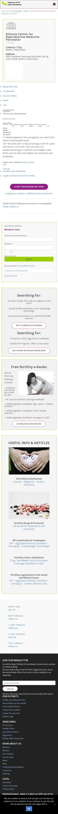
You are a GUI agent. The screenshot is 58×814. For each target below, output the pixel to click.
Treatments (8, 91)
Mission (6, 750)
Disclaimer (7, 782)
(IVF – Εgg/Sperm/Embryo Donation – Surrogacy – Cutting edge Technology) (29, 543)
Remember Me (10, 256)
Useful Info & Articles (11, 710)
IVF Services (8, 725)
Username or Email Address (15, 235)
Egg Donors (7, 735)
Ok (29, 809)
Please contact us (11, 206)
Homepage (17, 11)
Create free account (11, 713)
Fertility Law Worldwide (14, 171)
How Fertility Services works (14, 703)
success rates (27, 162)
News (5, 760)
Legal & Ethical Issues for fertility (19, 175)
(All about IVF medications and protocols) (29, 526)
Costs (5, 100)
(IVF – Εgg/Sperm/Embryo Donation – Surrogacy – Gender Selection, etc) (29, 579)
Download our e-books (29, 424)
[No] (54, 804)
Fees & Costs (8, 757)
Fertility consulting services (14, 700)
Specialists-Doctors (11, 732)
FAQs (5, 763)
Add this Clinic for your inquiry (14, 70)
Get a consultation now (29, 325)
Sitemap (6, 773)
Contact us (7, 770)
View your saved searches (16, 270)
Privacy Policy (8, 789)
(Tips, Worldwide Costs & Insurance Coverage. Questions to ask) (29, 560)
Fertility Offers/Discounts (13, 738)
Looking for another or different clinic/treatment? (29, 193)
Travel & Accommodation (13, 767)
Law (5, 104)
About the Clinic (10, 86)
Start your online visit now (29, 186)
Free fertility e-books (11, 706)
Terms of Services (10, 785)
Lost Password (10, 275)
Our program (8, 753)
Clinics (25, 11)
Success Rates (10, 95)
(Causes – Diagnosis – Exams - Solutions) (29, 481)
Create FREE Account (26, 265)
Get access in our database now (29, 350)
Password (8, 244)
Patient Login (8, 716)
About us (6, 747)
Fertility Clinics (8, 728)
